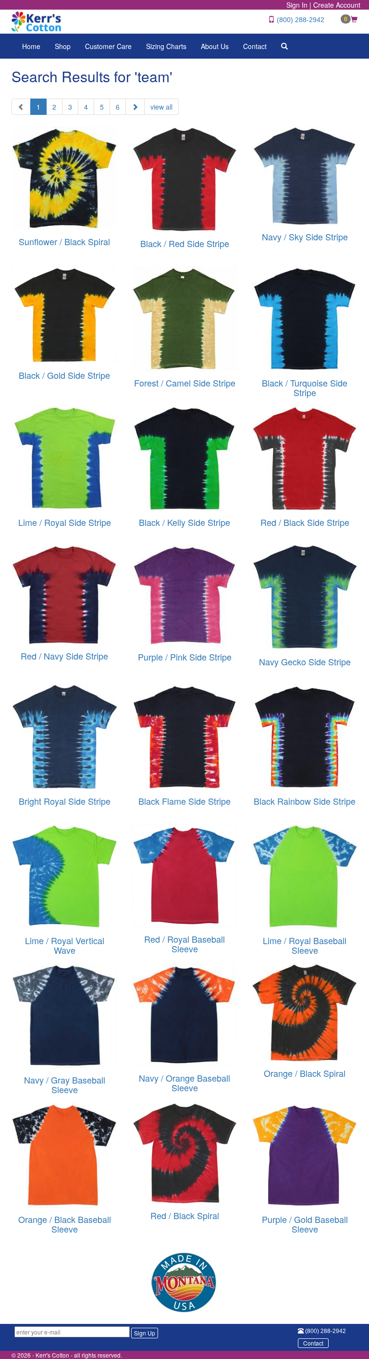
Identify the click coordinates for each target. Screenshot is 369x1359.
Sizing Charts (166, 46)
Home (31, 46)
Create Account (336, 5)
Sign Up (144, 1333)
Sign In (297, 5)
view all (161, 107)
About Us (215, 46)
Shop (63, 46)
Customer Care (108, 46)
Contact (255, 46)
